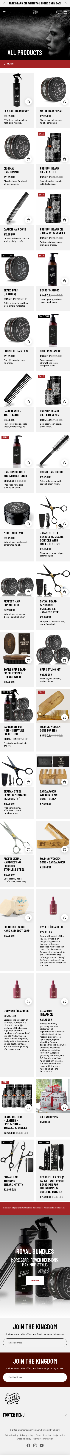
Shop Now (35, 1280)
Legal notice (59, 1435)
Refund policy (11, 1435)
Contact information (43, 1438)
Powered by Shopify (50, 1430)
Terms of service (43, 1435)
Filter (10, 63)
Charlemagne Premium (29, 1430)
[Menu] (4, 12)
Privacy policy (26, 1435)
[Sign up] (62, 1343)
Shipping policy (24, 1438)
